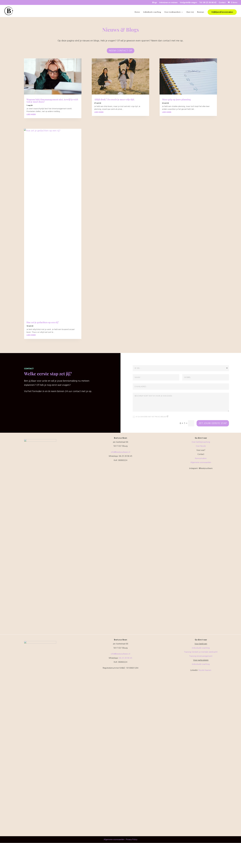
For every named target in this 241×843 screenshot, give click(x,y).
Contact (222, 2)
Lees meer (31, 114)
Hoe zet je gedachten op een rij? (42, 322)
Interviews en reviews (168, 2)
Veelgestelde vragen (188, 2)
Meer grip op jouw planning (176, 99)
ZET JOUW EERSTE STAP (213, 423)
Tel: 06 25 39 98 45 (207, 2)
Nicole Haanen (205, 670)
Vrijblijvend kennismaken (222, 12)
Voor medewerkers (172, 12)
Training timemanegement (200, 656)
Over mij (190, 12)
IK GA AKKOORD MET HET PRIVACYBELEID (151, 416)
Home (137, 12)
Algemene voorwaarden (200, 462)
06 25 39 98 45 (125, 658)
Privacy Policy (131, 839)
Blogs (154, 2)
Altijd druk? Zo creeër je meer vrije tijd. (114, 99)
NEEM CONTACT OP (120, 50)
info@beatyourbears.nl (120, 452)
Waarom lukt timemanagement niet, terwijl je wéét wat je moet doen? (52, 100)
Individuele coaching (152, 12)
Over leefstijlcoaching (201, 442)
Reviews (200, 12)
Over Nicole (201, 446)
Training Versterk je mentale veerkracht (200, 652)
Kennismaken (201, 458)
